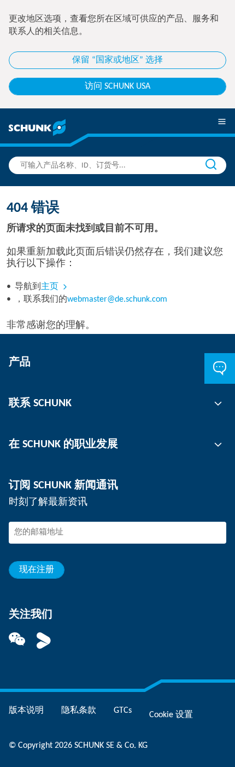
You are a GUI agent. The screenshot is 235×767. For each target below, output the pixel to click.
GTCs (123, 710)
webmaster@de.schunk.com (117, 299)
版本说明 (26, 710)
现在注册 (36, 570)
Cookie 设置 (171, 715)
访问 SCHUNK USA (117, 86)
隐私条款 (78, 710)
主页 (49, 286)
